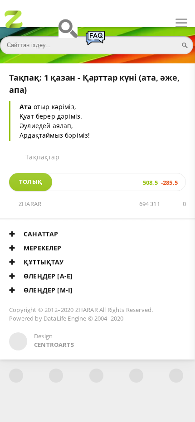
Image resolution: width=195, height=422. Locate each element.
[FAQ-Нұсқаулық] (95, 42)
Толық (30, 182)
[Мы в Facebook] (16, 376)
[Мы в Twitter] (96, 376)
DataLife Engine (65, 318)
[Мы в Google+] (136, 376)
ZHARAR (30, 204)
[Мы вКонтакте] (56, 376)
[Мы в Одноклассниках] (176, 376)
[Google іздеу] (68, 32)
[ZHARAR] (13, 23)
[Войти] (40, 23)
